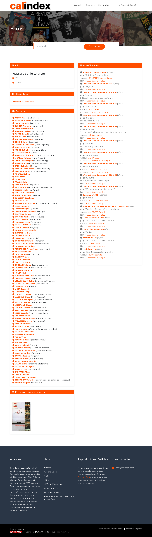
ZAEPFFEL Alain (22, 372)
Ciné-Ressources (52, 492)
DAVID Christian (22, 235)
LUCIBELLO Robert (23, 294)
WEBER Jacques (22, 382)
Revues (89, 5)
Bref (47, 480)
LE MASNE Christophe (24, 283)
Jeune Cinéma (52, 472)
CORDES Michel (21, 227)
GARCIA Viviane (21, 257)
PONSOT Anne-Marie (24, 334)
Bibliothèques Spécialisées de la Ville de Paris (59, 497)
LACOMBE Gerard (22, 278)
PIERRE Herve (21, 163)
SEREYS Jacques (22, 147)
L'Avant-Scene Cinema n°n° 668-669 (100, 92)
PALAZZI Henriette (23, 321)
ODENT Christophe (23, 160)
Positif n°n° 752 (90, 249)
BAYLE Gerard (21, 187)
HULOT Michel (21, 273)
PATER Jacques (21, 326)
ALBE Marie (19, 177)
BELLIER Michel (21, 190)
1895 (47, 476)
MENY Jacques (95, 135)
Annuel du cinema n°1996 (95, 72)
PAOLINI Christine (22, 324)
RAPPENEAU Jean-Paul (23, 102)
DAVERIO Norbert (22, 233)
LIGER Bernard (21, 289)
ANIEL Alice (19, 179)
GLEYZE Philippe (22, 262)
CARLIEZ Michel (21, 374)
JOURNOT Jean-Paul (24, 276)
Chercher (95, 46)
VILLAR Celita (20, 364)
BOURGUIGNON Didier (25, 203)
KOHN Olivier (94, 243)
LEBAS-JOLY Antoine (24, 281)
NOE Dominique (22, 316)
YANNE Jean (20, 136)
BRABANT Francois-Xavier (100, 78)
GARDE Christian (22, 259)
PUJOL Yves (20, 337)
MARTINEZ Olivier (22, 131)
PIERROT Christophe (24, 332)
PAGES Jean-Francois (24, 318)
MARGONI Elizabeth (23, 155)
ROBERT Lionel (21, 345)
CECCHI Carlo (20, 142)
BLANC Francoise (22, 195)
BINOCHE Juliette (22, 120)
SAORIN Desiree (22, 356)
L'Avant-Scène (51, 488)
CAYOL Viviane (21, 219)
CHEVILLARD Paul (22, 225)
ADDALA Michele (22, 174)
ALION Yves (93, 109)
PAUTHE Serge (21, 329)
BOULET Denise (22, 201)
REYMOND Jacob (22, 340)
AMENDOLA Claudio (23, 139)
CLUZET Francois (22, 126)
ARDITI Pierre (21, 118)
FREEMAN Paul (21, 171)
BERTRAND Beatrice (24, 193)
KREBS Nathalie (21, 150)
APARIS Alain (20, 182)
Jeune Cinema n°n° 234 (93, 218)
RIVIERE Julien (21, 342)
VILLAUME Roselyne (24, 366)
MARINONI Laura (22, 153)
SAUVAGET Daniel (96, 212)
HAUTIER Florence (23, 270)
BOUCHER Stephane (24, 198)
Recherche (103, 5)
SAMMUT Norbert (22, 353)
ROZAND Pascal (22, 348)
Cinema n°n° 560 (90, 195)
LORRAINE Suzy (21, 292)
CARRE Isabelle (21, 123)
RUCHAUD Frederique (25, 350)
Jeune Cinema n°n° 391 (93, 229)
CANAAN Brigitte (22, 209)
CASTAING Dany (22, 214)
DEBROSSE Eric (21, 238)
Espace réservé (128, 5)
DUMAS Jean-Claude (24, 243)
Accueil (77, 5)
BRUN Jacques (21, 206)
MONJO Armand (96, 223)
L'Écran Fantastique (54, 484)
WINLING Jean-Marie (24, 169)
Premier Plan (84, 477)
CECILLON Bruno (22, 222)
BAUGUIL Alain (21, 185)
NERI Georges (21, 310)
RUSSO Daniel (21, 134)
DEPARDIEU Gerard (23, 128)
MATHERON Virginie (23, 300)
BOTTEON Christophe (98, 201)
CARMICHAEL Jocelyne (25, 211)
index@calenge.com (124, 468)
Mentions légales (134, 528)
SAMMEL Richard (22, 166)
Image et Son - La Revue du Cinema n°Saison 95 (105, 206)
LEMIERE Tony (21, 286)
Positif (48, 468)
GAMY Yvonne (21, 254)
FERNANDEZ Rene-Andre (26, 249)
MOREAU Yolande (22, 158)
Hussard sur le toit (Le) (96, 81)
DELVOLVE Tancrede (97, 169)
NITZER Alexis (21, 313)
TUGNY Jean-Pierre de (25, 361)
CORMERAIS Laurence (25, 377)
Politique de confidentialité (110, 528)
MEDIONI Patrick (22, 302)
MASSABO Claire (22, 297)
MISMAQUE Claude (23, 305)
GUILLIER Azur (21, 267)
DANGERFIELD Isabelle (25, 230)
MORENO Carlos (22, 308)
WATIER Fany (20, 369)
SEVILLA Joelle (21, 358)
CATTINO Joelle (21, 217)
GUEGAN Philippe (22, 265)
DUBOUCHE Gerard (23, 241)
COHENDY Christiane (24, 144)
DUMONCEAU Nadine (24, 246)
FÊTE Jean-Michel (22, 251)
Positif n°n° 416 (90, 238)
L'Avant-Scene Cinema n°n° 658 (97, 84)
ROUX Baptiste (95, 255)
